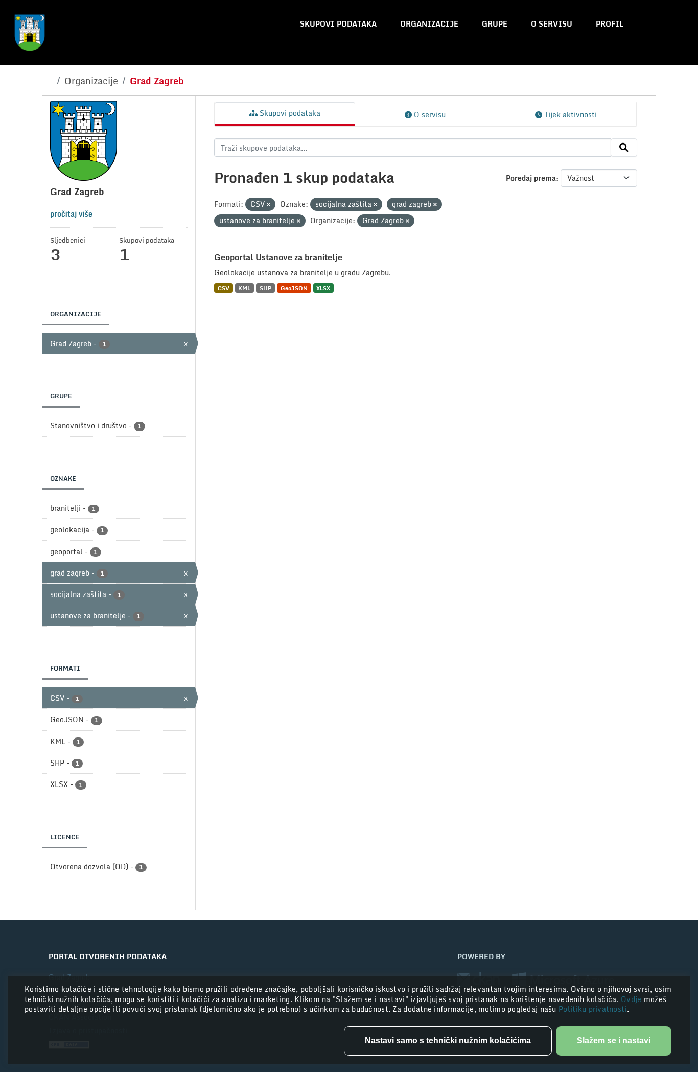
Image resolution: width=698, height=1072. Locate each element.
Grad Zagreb (157, 81)
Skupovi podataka (338, 24)
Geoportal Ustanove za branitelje (278, 257)
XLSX (323, 287)
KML (244, 287)
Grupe (494, 24)
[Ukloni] (268, 204)
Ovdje (632, 999)
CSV (223, 287)
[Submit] (624, 147)
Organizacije (429, 24)
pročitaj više (71, 214)
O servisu (551, 24)
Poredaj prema (531, 178)
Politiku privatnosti (593, 1009)
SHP (265, 287)
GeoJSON (294, 287)
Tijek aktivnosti (569, 115)
